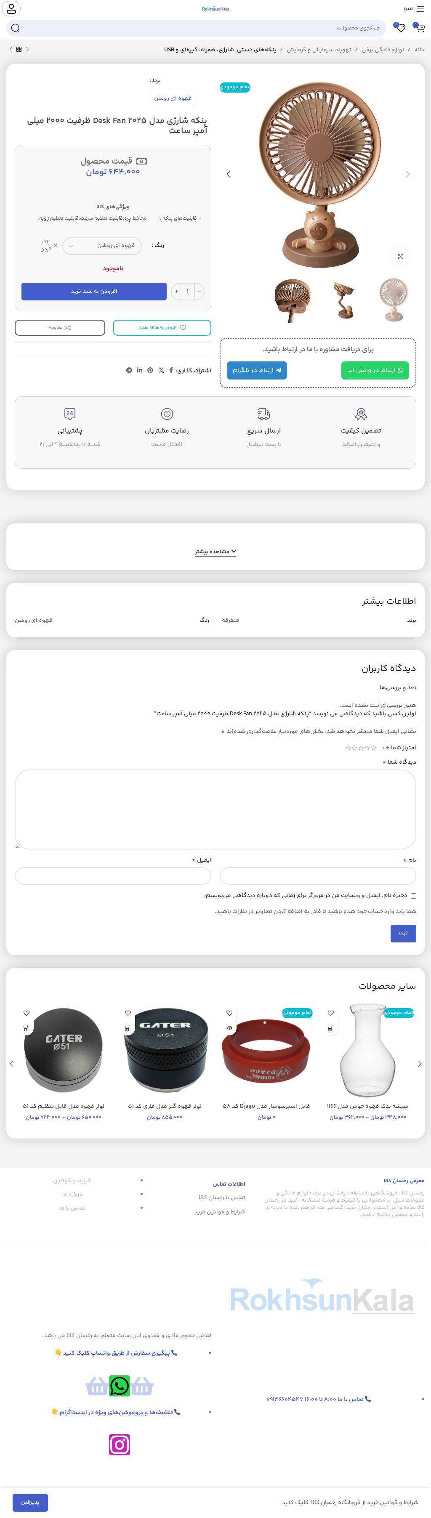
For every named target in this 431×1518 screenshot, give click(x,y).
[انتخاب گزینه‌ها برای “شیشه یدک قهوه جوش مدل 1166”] (330, 1028)
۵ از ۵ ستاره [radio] (348, 748)
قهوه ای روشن (173, 98)
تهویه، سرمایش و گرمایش (319, 50)
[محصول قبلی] (27, 49)
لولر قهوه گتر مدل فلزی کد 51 (165, 1106)
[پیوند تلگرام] (129, 371)
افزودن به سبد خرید (94, 291)
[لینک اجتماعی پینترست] (150, 371)
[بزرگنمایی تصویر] (400, 256)
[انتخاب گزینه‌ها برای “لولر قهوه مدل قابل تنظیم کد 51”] (26, 1028)
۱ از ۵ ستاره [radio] (373, 748)
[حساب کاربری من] (11, 8)
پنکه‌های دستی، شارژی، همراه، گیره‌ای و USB (220, 50)
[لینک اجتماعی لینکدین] (140, 371)
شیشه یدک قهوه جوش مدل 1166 (367, 1106)
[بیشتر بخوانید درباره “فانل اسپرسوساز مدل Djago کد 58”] (229, 1028)
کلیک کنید (296, 1502)
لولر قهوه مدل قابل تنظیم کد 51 (63, 1106)
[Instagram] (119, 1444)
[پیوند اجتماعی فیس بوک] (171, 371)
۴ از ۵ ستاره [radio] (354, 748)
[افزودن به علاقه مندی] (330, 1013)
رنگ (159, 245)
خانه (419, 50)
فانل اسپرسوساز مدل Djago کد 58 (266, 1106)
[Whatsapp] (119, 1385)
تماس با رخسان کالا (222, 1197)
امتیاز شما (401, 748)
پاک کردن (46, 246)
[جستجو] (15, 28)
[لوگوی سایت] (215, 8)
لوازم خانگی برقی (383, 50)
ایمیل (201, 860)
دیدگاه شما (399, 762)
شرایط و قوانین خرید (219, 1212)
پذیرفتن (30, 1502)
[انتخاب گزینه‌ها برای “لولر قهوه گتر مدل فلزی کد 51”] (127, 1028)
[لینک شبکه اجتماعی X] (161, 371)
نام (409, 860)
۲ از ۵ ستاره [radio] (367, 748)
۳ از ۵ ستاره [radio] (361, 748)
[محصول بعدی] (10, 49)
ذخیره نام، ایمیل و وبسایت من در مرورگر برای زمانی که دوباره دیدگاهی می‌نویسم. (305, 895)
